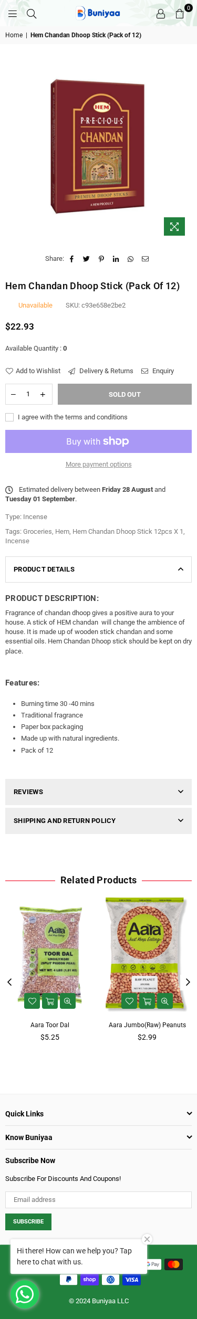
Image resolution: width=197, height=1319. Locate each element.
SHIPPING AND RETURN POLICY (65, 821)
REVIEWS (28, 792)
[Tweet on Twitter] (87, 258)
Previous (9, 982)
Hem (62, 531)
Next (188, 982)
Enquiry (162, 371)
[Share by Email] (146, 258)
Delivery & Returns (105, 371)
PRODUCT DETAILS (44, 569)
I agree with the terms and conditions (72, 417)
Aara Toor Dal (49, 1025)
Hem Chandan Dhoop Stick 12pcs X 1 (127, 531)
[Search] (31, 13)
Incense (17, 541)
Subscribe (28, 1221)
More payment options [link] (99, 464)
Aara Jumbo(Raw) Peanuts (147, 1025)
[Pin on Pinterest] (102, 258)
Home (14, 35)
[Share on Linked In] (116, 258)
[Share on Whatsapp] (131, 258)
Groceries (37, 531)
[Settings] (160, 13)
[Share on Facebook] (72, 258)
